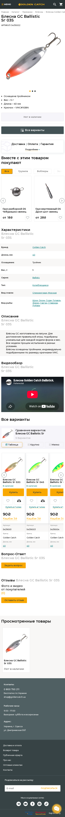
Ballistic (36, 277)
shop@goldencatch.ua (15, 697)
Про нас (7, 760)
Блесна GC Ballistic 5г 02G (12, 481)
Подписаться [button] (49, 788)
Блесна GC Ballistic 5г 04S (35, 481)
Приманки (27, 12)
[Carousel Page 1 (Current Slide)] (30, 91)
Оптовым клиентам (12, 765)
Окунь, (42, 300)
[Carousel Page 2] (32, 91)
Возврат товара (11, 750)
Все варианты (34, 130)
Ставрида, (53, 303)
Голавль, (57, 300)
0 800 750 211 (11, 689)
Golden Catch (39, 247)
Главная (5, 12)
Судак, (49, 300)
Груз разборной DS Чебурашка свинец (14, 210)
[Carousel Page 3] (35, 91)
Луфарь (36, 305)
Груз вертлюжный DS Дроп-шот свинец (48, 210)
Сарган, (44, 303)
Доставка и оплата (12, 745)
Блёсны (39, 12)
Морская (52, 293)
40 (33, 255)
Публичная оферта (12, 755)
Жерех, (36, 303)
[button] (3, 200)
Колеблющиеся (40, 285)
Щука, (35, 300)
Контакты (7, 770)
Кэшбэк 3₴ (10, 518)
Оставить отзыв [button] (14, 600)
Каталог (16, 12)
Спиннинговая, (40, 293)
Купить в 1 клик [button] (13, 507)
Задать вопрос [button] (13, 565)
